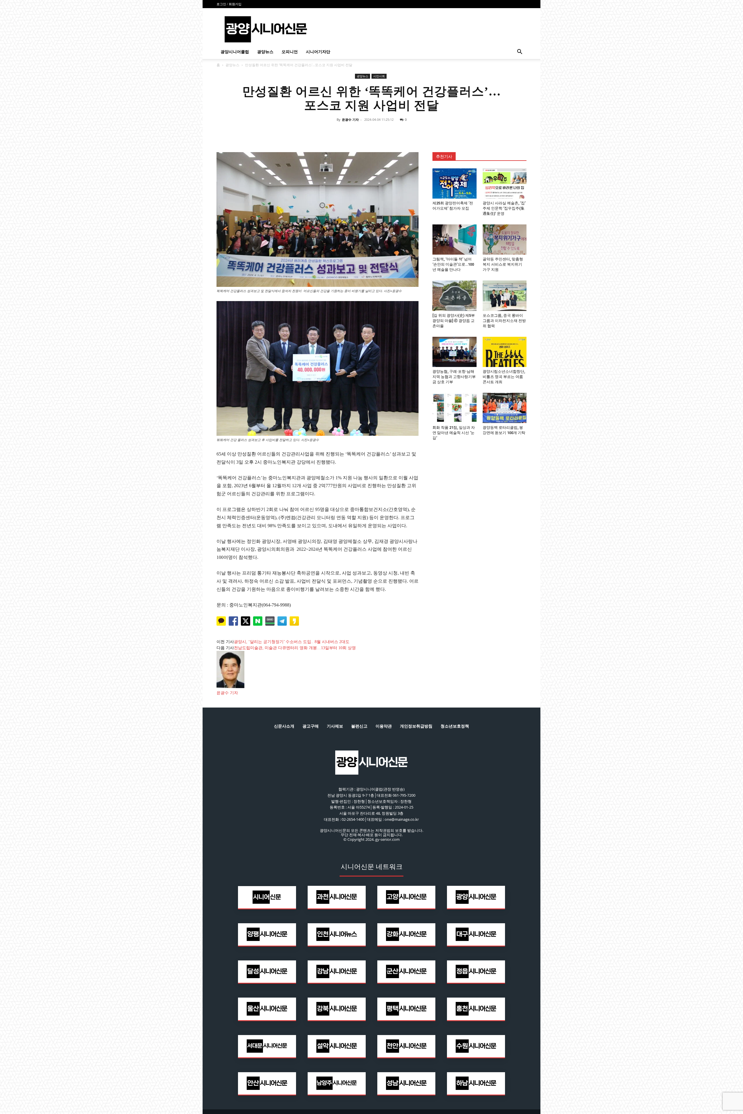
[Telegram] (385, 132)
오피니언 (290, 52)
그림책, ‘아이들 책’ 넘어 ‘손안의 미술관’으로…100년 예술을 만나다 (453, 264)
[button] (519, 52)
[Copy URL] (398, 132)
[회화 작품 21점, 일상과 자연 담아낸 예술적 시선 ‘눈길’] (454, 408)
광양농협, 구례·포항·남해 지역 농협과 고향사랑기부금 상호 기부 (454, 376)
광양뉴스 (265, 52)
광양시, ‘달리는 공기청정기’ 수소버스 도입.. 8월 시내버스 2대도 (291, 642)
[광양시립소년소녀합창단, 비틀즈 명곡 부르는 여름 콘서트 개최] (505, 352)
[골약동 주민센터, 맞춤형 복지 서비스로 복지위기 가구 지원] (505, 239)
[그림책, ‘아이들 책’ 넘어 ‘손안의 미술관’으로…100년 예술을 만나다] (454, 239)
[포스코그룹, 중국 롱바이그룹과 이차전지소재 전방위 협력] (505, 295)
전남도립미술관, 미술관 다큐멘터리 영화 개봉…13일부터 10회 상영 (295, 648)
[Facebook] (345, 132)
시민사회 (379, 76)
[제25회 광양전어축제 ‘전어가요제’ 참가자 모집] (454, 183)
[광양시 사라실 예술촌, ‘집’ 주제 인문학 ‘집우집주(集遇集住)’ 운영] (505, 183)
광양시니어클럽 (235, 52)
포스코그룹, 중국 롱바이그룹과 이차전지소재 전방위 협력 (504, 320)
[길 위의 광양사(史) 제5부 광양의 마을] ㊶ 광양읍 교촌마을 (453, 320)
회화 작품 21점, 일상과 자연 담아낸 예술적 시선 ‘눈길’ (453, 432)
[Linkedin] (371, 132)
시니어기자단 (318, 52)
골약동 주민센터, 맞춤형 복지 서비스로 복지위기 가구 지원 (503, 264)
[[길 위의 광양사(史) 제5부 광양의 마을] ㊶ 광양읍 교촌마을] (454, 295)
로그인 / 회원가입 (229, 4)
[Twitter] (358, 132)
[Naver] (331, 132)
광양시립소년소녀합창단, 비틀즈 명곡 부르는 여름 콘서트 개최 (504, 376)
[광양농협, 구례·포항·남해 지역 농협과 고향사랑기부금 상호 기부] (454, 352)
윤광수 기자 (350, 119)
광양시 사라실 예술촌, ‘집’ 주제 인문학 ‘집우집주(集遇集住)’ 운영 (504, 208)
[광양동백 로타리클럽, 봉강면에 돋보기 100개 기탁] (505, 408)
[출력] (411, 132)
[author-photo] (230, 687)
